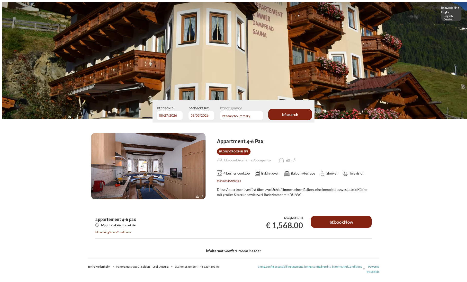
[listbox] (451, 13)
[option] (451, 16)
